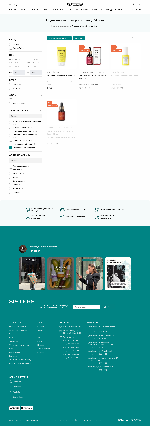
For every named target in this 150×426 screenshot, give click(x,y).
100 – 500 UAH (14, 63)
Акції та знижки (44, 349)
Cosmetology (18, 397)
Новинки (41, 345)
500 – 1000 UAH (14, 66)
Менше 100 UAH (14, 59)
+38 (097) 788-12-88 (71, 344)
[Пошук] (15, 4)
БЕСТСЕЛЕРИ (65, 10)
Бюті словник (14, 352)
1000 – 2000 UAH (33, 59)
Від (10, 72)
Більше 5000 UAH (33, 66)
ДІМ (38, 10)
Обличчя (41, 330)
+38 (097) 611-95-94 (98, 338)
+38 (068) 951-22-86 (71, 354)
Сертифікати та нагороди (19, 345)
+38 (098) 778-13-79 (98, 331)
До (27, 72)
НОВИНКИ (54, 10)
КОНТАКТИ (136, 10)
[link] (139, 4)
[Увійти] (133, 4)
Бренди (41, 352)
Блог (11, 349)
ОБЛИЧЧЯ (24, 10)
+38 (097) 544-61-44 (98, 354)
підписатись (108, 307)
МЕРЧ (45, 10)
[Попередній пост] (23, 274)
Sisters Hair (17, 382)
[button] (59, 38)
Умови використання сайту (20, 360)
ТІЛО (32, 10)
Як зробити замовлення (18, 330)
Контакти (13, 356)
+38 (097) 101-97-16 (98, 347)
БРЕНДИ (109, 10)
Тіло (39, 334)
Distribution (17, 392)
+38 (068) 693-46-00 (71, 351)
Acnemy (50, 72)
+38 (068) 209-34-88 (98, 363)
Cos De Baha (83, 72)
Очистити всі (79, 38)
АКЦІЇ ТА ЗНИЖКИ (81, 10)
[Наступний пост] (127, 274)
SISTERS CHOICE (97, 10)
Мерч (40, 341)
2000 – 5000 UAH (33, 63)
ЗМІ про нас (14, 341)
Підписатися (34, 251)
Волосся (41, 326)
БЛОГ (127, 10)
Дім (39, 338)
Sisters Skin (17, 387)
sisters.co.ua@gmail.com (72, 326)
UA (10, 4)
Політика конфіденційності (20, 363)
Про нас (12, 338)
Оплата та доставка (17, 326)
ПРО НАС (118, 10)
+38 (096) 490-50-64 (71, 358)
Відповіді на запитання (18, 334)
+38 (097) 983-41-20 (71, 347)
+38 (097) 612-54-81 (70, 340)
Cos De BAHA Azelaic (97, 72)
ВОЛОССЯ (13, 10)
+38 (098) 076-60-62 (98, 370)
